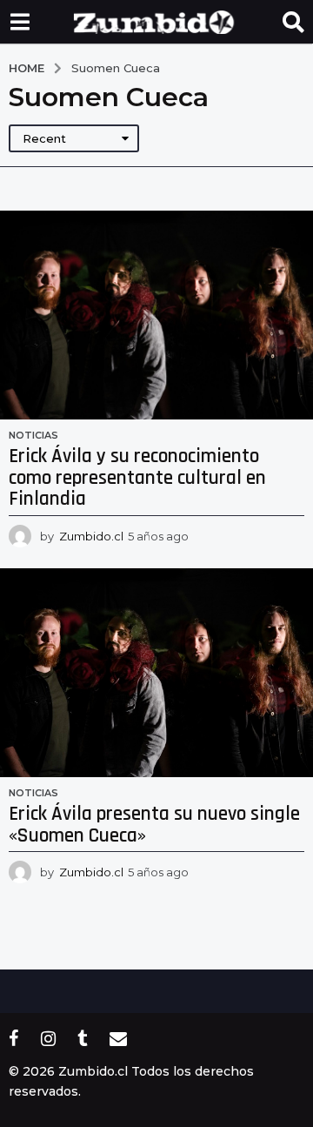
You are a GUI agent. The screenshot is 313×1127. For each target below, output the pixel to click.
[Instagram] (48, 1038)
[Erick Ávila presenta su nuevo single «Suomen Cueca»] (156, 672)
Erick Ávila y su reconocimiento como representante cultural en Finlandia (137, 478)
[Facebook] (14, 1038)
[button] (19, 21)
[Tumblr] (82, 1038)
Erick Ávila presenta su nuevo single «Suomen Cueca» (154, 825)
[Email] (118, 1038)
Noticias (33, 435)
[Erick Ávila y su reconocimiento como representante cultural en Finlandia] (156, 315)
